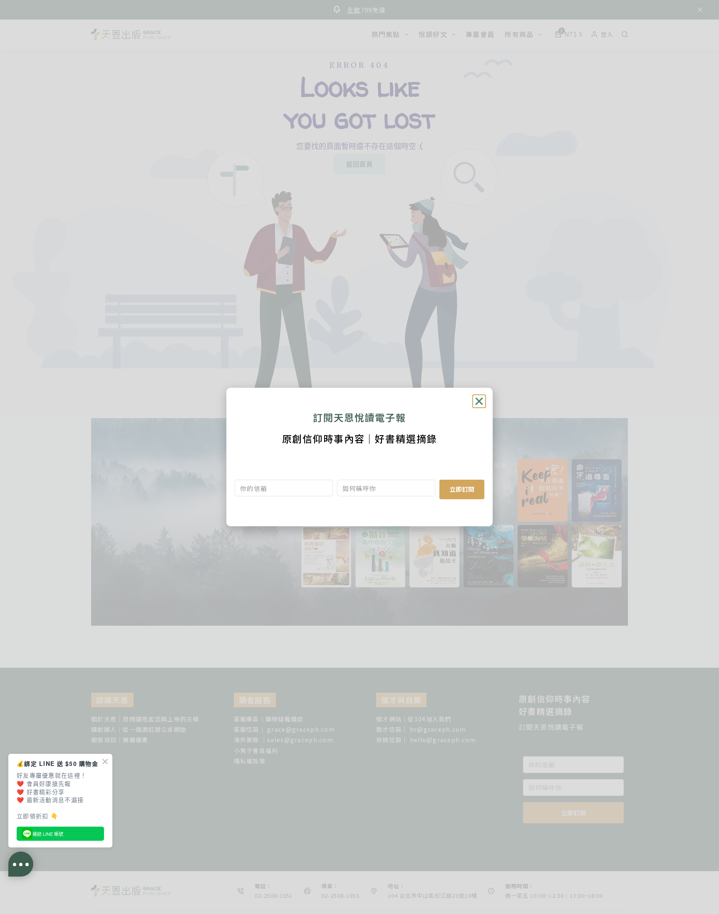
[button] (479, 401)
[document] (359, 457)
